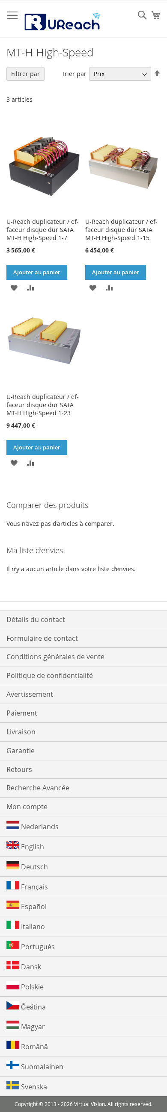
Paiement (21, 713)
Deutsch (33, 866)
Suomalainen (41, 1066)
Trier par (74, 74)
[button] (13, 287)
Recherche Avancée (37, 787)
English (31, 846)
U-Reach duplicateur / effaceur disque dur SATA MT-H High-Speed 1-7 (42, 229)
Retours (19, 769)
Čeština (32, 1007)
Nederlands (39, 826)
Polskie (31, 987)
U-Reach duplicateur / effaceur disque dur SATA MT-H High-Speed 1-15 (121, 229)
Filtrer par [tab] (25, 74)
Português (37, 946)
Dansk (30, 966)
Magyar (32, 1026)
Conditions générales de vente (55, 656)
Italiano (32, 926)
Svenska (33, 1086)
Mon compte (27, 806)
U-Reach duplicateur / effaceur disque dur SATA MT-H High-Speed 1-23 (42, 405)
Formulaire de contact (42, 638)
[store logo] (62, 19)
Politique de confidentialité (49, 675)
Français (33, 887)
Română (33, 1046)
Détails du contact (35, 619)
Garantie (20, 750)
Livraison (21, 731)
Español (33, 906)
